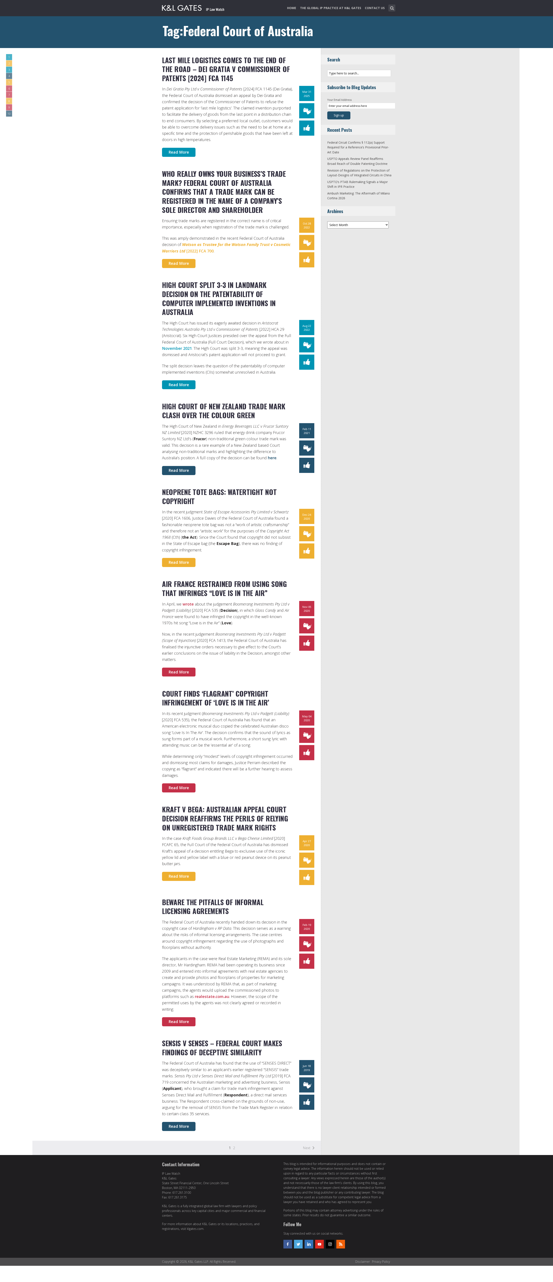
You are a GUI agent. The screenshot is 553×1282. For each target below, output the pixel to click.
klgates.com (195, 1229)
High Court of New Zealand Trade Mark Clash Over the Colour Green (223, 410)
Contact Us (375, 8)
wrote (188, 604)
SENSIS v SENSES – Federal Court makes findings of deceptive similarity (222, 1047)
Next (306, 1147)
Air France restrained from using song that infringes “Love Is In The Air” (224, 588)
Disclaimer (362, 1262)
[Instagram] (330, 1244)
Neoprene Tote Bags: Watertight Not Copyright (219, 496)
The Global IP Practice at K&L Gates (330, 8)
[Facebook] (287, 1244)
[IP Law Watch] (193, 7)
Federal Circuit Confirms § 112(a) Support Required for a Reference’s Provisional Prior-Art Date (358, 147)
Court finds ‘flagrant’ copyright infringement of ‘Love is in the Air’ (215, 698)
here (272, 457)
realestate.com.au (212, 996)
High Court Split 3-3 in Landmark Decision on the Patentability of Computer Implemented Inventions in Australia (219, 298)
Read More (178, 152)
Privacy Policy (381, 1262)
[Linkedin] (309, 1244)
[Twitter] (298, 1244)
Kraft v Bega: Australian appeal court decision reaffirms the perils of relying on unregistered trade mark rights (225, 818)
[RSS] (340, 1244)
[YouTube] (319, 1244)
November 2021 (177, 348)
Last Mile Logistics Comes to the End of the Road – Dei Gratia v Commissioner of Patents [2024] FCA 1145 (226, 69)
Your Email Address (339, 100)
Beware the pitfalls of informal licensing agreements (212, 906)
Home (291, 8)
